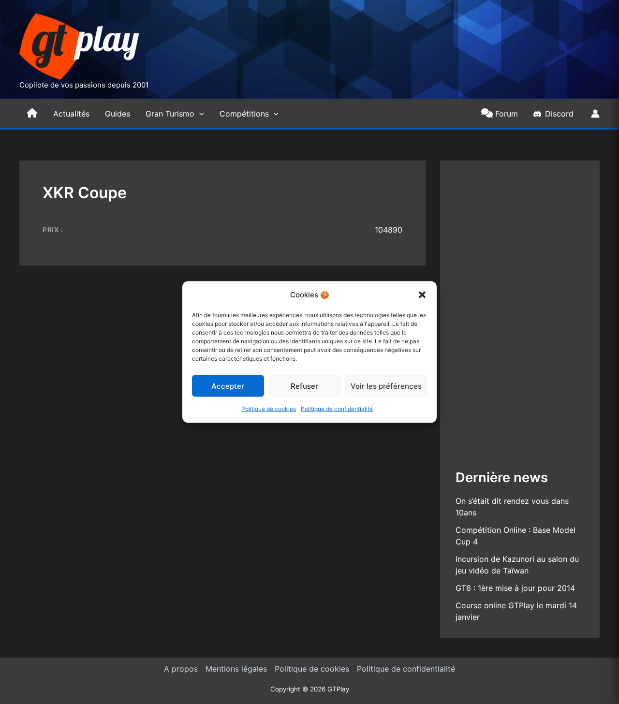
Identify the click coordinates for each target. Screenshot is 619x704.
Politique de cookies (268, 408)
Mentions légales (236, 669)
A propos (181, 669)
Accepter (227, 386)
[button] (422, 295)
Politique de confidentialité (337, 408)
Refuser (304, 386)
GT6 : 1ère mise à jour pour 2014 (515, 588)
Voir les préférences (386, 386)
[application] (199, 113)
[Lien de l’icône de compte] (595, 113)
